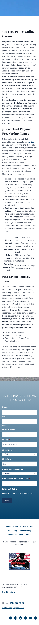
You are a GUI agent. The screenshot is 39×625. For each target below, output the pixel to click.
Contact (28, 534)
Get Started (28, 526)
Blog (15, 530)
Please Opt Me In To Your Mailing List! (18, 493)
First (4, 416)
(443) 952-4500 (16, 603)
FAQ (9, 530)
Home (8, 526)
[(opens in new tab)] (19, 569)
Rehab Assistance (15, 534)
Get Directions (8, 592)
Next (7, 501)
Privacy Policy (25, 530)
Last (4, 425)
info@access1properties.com (13, 608)
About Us (17, 526)
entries (31, 142)
